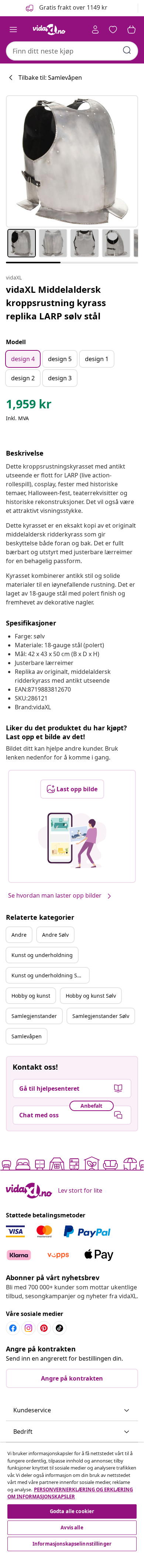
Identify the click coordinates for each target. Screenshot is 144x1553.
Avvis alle (72, 1527)
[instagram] (28, 1328)
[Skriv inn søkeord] (127, 50)
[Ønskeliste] (113, 29)
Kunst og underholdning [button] (42, 955)
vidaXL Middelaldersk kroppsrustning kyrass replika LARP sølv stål (56, 302)
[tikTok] (59, 1328)
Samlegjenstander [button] (34, 1015)
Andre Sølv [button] (55, 934)
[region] (72, 1498)
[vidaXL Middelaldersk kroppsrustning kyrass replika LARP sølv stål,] (72, 161)
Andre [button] (19, 934)
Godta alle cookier (72, 1511)
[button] (65, 8)
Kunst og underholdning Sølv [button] (47, 975)
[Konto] (95, 29)
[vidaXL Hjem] (49, 29)
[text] (29, 405)
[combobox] (72, 51)
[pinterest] (44, 1328)
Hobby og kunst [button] (30, 995)
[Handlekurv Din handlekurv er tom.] (131, 29)
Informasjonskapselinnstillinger (72, 1543)
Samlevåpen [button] (26, 1036)
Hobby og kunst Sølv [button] (91, 995)
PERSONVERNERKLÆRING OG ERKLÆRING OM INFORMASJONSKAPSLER (70, 1493)
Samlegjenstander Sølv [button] (100, 1015)
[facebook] (13, 1328)
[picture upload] (72, 840)
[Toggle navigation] (13, 29)
